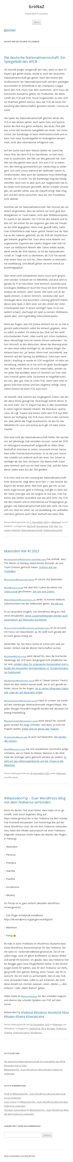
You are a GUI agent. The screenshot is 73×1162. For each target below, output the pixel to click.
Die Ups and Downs (43, 591)
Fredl (6, 1093)
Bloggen (51, 1028)
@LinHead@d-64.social (15, 656)
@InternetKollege (29, 996)
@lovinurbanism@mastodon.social (21, 700)
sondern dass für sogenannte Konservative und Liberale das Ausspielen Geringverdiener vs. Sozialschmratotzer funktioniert (36, 668)
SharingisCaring (21, 1032)
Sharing (8, 1032)
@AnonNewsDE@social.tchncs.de (20, 599)
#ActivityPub (54, 1012)
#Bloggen (9, 1016)
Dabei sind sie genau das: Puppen (40, 728)
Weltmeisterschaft (52, 530)
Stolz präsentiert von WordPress (19, 1155)
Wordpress (36, 1032)
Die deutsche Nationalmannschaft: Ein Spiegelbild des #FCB (34, 59)
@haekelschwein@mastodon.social (21, 721)
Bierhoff (31, 526)
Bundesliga (42, 526)
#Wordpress (40, 1012)
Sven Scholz (10, 1101)
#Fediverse (27, 1012)
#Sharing (20, 1016)
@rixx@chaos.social (13, 587)
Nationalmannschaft (31, 530)
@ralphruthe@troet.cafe (15, 737)
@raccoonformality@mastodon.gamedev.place (27, 628)
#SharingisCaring (35, 1016)
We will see (57, 603)
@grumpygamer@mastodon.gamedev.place (25, 559)
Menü (36, 22)
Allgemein (56, 522)
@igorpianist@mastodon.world (19, 579)
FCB (51, 526)
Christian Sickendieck (15, 1110)
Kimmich (16, 530)
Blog (43, 1028)
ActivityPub (34, 1028)
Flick (56, 526)
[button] (65, 4)
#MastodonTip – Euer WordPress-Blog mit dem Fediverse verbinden (35, 800)
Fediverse (61, 1028)
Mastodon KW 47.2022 (21, 551)
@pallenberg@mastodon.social (19, 680)
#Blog (65, 1012)
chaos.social (10, 591)
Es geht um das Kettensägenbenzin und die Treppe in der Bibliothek (35, 761)
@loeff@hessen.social (14, 749)
